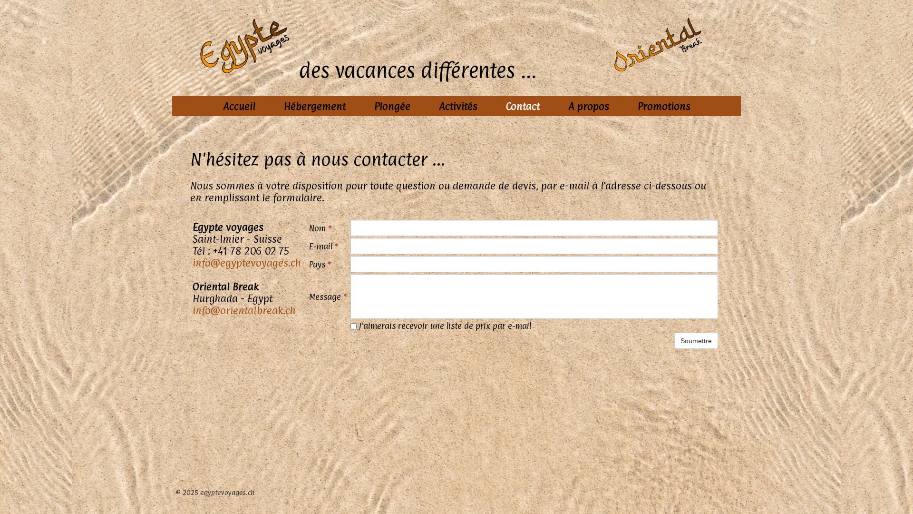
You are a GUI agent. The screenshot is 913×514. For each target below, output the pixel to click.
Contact (523, 106)
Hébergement (315, 106)
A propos (588, 106)
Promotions (664, 106)
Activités (458, 106)
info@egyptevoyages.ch (247, 263)
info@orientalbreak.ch (244, 310)
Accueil (239, 106)
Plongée (392, 106)
